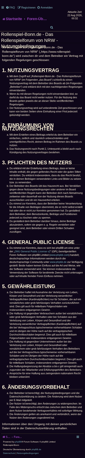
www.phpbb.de (58, 262)
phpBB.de (36, 449)
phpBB (18, 442)
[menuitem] (10, 8)
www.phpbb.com (59, 255)
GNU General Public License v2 (32, 251)
